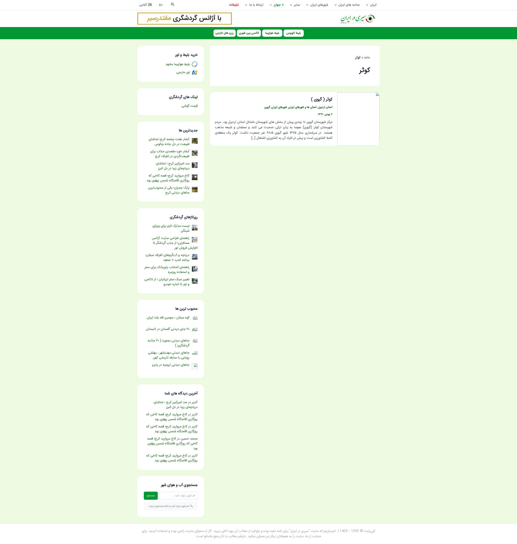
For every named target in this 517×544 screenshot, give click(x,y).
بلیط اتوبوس (293, 33)
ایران (373, 5)
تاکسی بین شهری (249, 33)
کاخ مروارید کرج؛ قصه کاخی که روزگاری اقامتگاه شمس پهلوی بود (172, 417)
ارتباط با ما (256, 5)
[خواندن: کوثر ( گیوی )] (358, 119)
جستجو (151, 495)
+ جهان (279, 5)
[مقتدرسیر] (184, 18)
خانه (367, 57)
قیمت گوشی (190, 106)
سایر (297, 5)
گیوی (267, 107)
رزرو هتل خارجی (224, 33)
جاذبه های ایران (349, 5)
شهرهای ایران (319, 5)
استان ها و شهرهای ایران (303, 107)
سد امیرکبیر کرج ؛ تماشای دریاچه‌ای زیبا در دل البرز (176, 405)
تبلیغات (234, 5)
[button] (368, 5)
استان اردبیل (325, 107)
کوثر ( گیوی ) (321, 99)
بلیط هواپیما (272, 33)
